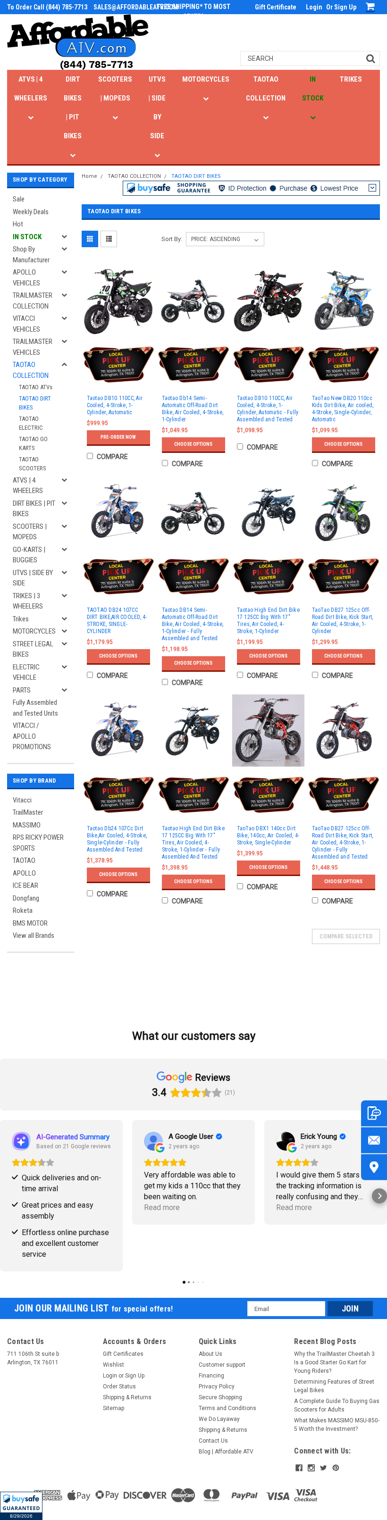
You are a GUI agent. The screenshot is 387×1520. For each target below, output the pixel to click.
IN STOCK (312, 88)
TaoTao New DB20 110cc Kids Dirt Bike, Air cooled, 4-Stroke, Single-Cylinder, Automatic (343, 409)
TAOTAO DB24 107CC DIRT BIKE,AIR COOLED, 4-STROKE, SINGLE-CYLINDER (117, 621)
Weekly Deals (31, 212)
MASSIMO (27, 825)
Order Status (119, 1386)
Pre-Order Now (118, 437)
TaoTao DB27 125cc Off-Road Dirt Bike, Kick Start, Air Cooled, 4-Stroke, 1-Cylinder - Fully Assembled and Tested (342, 842)
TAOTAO (24, 860)
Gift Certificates (123, 1354)
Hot (18, 224)
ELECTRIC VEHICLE (26, 672)
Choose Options (193, 444)
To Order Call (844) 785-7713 (47, 7)
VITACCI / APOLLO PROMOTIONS (32, 736)
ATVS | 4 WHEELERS (30, 88)
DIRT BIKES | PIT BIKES (73, 107)
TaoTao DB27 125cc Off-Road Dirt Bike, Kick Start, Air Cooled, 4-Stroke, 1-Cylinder (342, 621)
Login (314, 7)
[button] (21, 1506)
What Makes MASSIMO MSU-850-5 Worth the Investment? (336, 1424)
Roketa (23, 910)
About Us (210, 1354)
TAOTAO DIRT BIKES (35, 403)
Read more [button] (162, 1207)
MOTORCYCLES (205, 79)
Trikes (21, 619)
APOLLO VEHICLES (26, 277)
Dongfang (26, 898)
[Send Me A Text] (374, 1113)
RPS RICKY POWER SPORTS (38, 842)
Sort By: (171, 238)
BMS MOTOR (30, 923)
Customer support (222, 1364)
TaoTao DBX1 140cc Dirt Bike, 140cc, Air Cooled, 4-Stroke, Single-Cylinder (268, 835)
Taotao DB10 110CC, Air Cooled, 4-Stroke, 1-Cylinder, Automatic (115, 405)
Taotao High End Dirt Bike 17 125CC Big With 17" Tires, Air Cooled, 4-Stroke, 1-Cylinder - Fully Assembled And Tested (193, 842)
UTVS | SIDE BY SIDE (157, 107)
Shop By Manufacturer (31, 254)
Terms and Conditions (227, 1408)
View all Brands (33, 935)
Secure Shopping (220, 1397)
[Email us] (374, 1140)
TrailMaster (28, 812)
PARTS (22, 690)
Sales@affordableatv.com (135, 7)
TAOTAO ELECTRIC (31, 423)
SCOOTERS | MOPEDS (115, 88)
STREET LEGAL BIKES (33, 649)
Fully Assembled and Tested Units (35, 708)
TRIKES (351, 79)
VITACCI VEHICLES (26, 324)
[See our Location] (374, 1167)
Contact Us (213, 1440)
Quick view (118, 333)
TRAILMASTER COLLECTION (32, 300)
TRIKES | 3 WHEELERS (28, 601)
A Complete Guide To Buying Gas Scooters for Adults (336, 1405)
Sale (19, 199)
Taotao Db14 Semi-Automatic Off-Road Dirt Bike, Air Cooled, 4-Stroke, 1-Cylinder (193, 409)
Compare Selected (346, 936)
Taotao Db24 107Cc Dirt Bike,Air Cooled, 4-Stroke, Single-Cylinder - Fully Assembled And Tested (117, 839)
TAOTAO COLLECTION (266, 88)
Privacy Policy (217, 1386)
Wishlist (113, 1364)
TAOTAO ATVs (35, 387)
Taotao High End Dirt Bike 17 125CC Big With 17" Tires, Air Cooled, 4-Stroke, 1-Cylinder (268, 621)
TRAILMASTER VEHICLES (32, 347)
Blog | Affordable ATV (226, 1451)
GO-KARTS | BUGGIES (29, 555)
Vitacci (22, 800)
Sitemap (113, 1408)
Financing (211, 1375)
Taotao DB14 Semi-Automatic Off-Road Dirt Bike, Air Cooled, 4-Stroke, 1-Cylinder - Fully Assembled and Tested (193, 624)
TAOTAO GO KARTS (33, 443)
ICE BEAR (25, 885)
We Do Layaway (219, 1419)
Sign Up (345, 7)
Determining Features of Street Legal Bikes (334, 1386)
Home (89, 176)
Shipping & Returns (127, 1397)
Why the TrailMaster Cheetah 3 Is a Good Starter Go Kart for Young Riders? (334, 1362)
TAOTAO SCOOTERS (32, 464)
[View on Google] (153, 1141)
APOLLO (24, 873)
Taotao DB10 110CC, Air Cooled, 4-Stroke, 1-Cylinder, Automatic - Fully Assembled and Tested (268, 409)
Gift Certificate (275, 7)
